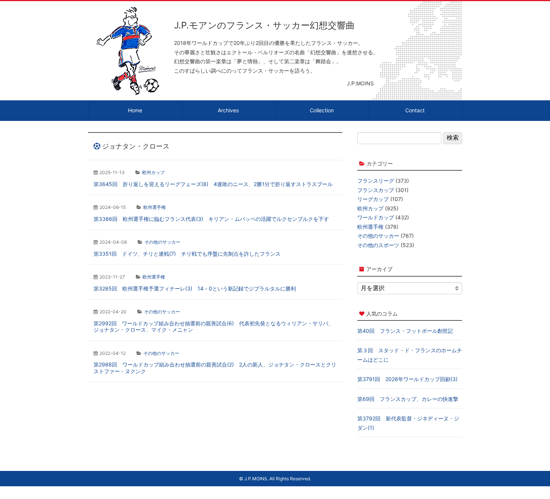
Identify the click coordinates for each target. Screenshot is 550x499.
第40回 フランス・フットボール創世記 (405, 331)
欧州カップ (153, 172)
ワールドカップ (375, 217)
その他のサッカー (162, 242)
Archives (228, 110)
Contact (415, 110)
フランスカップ (375, 190)
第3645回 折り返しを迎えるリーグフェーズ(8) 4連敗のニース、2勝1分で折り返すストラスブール (213, 184)
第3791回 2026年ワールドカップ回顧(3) (407, 379)
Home (135, 110)
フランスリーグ (375, 180)
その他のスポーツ (378, 245)
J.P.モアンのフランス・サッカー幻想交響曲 (264, 25)
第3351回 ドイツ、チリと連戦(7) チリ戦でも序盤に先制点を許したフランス (187, 253)
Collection (322, 110)
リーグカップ (373, 199)
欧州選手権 (154, 207)
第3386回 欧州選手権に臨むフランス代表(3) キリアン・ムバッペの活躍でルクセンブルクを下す (211, 219)
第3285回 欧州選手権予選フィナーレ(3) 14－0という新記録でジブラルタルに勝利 (195, 288)
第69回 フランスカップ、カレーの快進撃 (407, 399)
